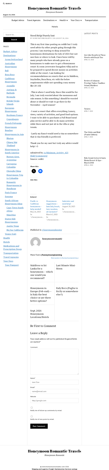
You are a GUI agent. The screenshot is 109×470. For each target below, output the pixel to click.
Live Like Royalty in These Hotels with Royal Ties (95, 56)
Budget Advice (18, 20)
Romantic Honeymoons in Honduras (14, 185)
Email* (32, 387)
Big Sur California (15, 229)
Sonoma (9, 196)
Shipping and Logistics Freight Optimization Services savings (54, 469)
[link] (32, 155)
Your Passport (12, 265)
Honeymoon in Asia (14, 134)
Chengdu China (14, 171)
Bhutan (10, 138)
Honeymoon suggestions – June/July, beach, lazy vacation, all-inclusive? (53, 206)
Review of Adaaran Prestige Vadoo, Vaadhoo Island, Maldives (94, 83)
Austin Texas (13, 226)
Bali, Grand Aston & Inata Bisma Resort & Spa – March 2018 (95, 160)
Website (33, 396)
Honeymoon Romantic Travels (54, 8)
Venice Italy (10, 233)
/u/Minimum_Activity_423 (55, 152)
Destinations (49, 20)
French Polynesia (13, 123)
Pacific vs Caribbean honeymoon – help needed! (35, 205)
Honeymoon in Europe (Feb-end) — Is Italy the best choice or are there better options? (40, 294)
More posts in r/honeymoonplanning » (65, 258)
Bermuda (11, 96)
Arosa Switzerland (14, 59)
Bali (7, 70)
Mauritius (11, 214)
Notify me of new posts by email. (42, 419)
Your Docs (75, 20)
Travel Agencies (34, 20)
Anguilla (11, 85)
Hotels (55, 26)
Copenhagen (13, 119)
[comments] (41, 155)
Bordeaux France (15, 115)
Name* (32, 378)
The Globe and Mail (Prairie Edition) (92, 133)
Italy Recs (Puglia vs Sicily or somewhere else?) (67, 291)
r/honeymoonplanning (52, 229)
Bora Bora (9, 74)
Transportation (91, 20)
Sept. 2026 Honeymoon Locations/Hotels (39, 314)
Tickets (87, 109)
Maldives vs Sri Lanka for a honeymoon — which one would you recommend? (41, 272)
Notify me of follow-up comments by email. (46, 410)
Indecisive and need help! (68, 202)
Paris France (11, 192)
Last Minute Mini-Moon (66, 267)
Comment (33, 347)
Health (63, 20)
